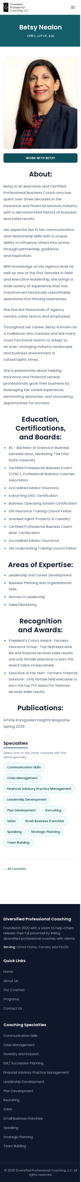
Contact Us (12, 1008)
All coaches (14, 869)
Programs (11, 999)
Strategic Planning (47, 832)
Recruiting (55, 810)
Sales (13, 821)
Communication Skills (25, 767)
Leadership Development (28, 799)
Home (8, 971)
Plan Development (23, 810)
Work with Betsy (40, 158)
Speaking (16, 832)
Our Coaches (14, 990)
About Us (10, 981)
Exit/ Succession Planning (23, 1063)
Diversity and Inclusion (21, 1054)
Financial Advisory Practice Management (41, 789)
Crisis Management (24, 778)
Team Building (20, 842)
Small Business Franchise (46, 821)
